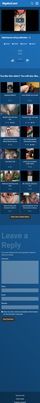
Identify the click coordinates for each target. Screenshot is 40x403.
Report (33, 44)
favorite (24, 44)
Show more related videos (20, 217)
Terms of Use (20, 395)
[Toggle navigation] (37, 3)
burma (7, 44)
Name (4, 286)
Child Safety (20, 399)
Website (4, 303)
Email (3, 295)
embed (16, 44)
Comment (5, 259)
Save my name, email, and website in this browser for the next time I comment (20, 313)
